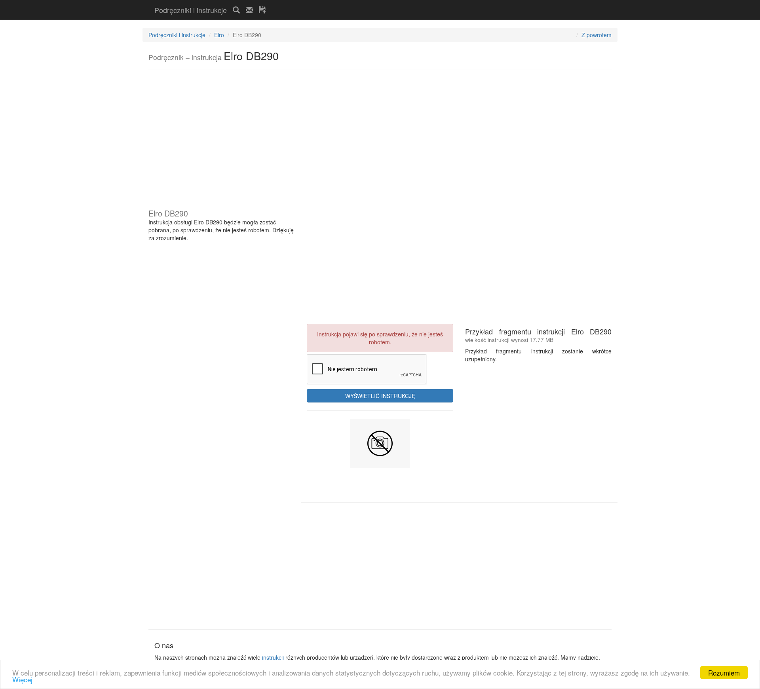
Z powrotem (596, 35)
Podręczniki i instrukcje (190, 10)
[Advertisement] (364, 3)
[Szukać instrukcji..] (236, 10)
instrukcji (273, 657)
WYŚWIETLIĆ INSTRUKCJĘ (380, 396)
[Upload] (262, 10)
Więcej (22, 679)
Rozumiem (724, 673)
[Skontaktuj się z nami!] (249, 10)
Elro (219, 35)
